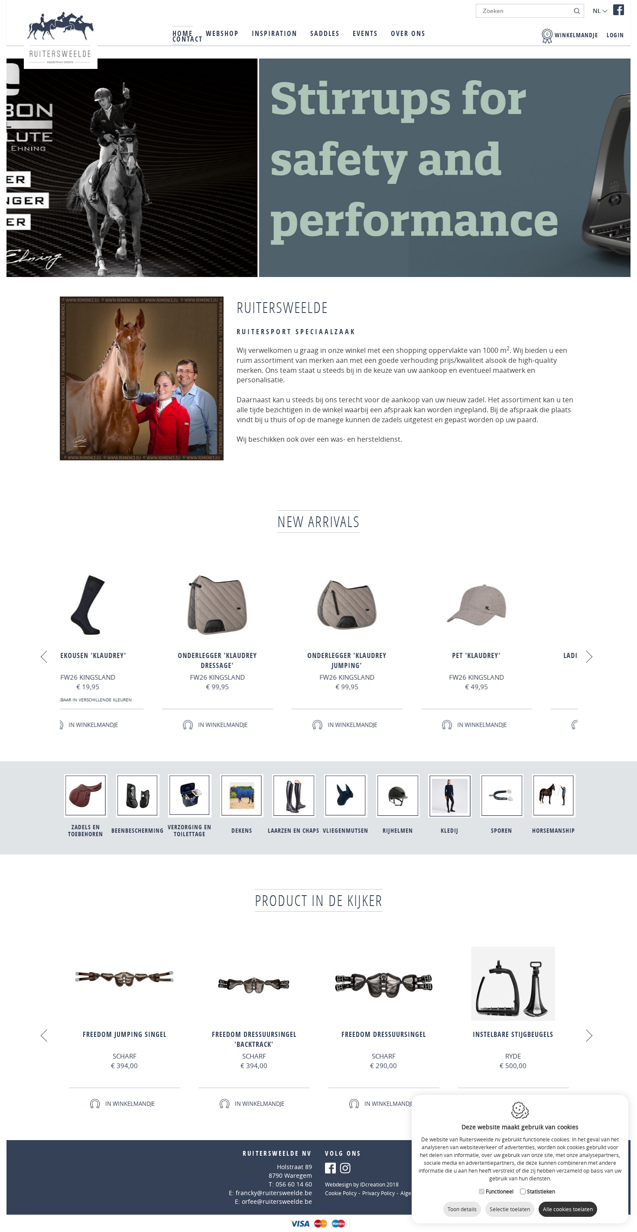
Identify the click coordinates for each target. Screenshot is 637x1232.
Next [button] (586, 657)
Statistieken (541, 1191)
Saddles (325, 33)
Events (365, 33)
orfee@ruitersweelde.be (277, 1201)
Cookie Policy (341, 1193)
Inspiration (274, 33)
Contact (187, 39)
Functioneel (500, 1191)
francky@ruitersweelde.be (274, 1193)
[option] (169, 652)
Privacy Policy (378, 1193)
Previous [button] (46, 657)
